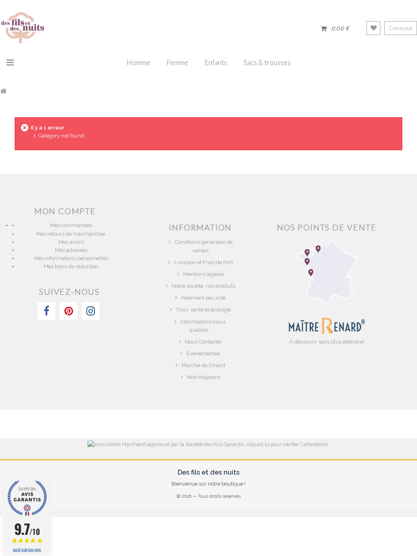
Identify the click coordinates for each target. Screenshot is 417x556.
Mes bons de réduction (71, 266)
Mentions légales (203, 274)
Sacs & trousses (267, 62)
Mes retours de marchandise (71, 234)
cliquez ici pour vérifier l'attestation (287, 444)
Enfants (215, 62)
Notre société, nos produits (203, 286)
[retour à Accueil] (3, 91)
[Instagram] (90, 311)
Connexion (401, 28)
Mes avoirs (71, 242)
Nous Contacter (203, 342)
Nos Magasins (203, 377)
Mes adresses (71, 250)
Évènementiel (203, 353)
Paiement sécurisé (203, 298)
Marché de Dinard (203, 365)
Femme (177, 62)
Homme (138, 62)
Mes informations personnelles (71, 258)
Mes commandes (71, 225)
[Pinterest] (68, 311)
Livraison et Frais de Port (203, 262)
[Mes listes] (373, 28)
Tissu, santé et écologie (203, 309)
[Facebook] (46, 311)
